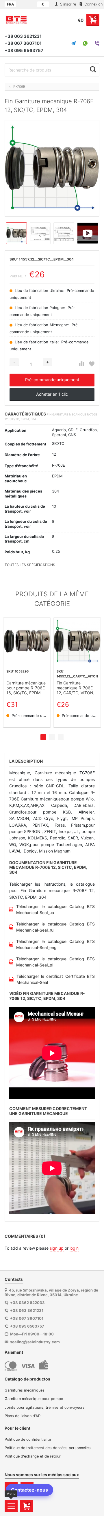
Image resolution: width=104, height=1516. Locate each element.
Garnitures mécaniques (24, 1390)
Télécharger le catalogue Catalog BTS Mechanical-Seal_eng (55, 944)
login (74, 1248)
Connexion (93, 4)
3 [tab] (61, 737)
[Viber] (97, 43)
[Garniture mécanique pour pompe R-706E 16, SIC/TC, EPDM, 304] (26, 641)
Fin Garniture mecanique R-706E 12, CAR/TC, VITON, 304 (75, 688)
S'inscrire (67, 4)
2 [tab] (52, 737)
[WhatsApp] (85, 43)
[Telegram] (73, 43)
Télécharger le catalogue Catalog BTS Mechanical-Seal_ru (55, 926)
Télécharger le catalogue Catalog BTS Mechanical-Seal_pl (55, 961)
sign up (57, 1248)
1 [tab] (43, 737)
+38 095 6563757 (24, 50)
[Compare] (81, 364)
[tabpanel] (27, 672)
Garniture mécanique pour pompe (34, 1398)
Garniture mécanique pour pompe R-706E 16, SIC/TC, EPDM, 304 (26, 688)
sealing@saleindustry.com (35, 1342)
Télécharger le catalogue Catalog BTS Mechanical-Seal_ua (55, 909)
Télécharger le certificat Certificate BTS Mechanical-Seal (55, 979)
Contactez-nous (29, 1490)
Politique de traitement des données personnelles (48, 1448)
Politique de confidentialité (28, 1439)
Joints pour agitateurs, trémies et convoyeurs (45, 1407)
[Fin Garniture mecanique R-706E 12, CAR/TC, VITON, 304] (77, 641)
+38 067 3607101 (23, 43)
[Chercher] (92, 69)
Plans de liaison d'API (23, 1416)
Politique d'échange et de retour (33, 1456)
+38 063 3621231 (23, 36)
